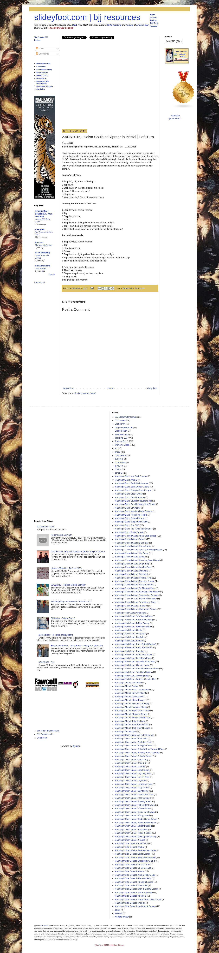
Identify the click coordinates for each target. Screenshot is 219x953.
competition (120, 462)
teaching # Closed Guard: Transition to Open (135, 602)
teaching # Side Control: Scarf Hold (131, 885)
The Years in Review (43, 245)
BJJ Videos (41, 78)
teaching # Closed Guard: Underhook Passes (136, 609)
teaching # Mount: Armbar (127, 686)
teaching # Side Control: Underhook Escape (135, 906)
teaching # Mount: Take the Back (130, 721)
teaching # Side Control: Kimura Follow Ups (135, 875)
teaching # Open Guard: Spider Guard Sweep (136, 819)
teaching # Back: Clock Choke (129, 494)
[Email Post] (92, 288)
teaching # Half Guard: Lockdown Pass (133, 658)
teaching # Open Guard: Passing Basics (133, 801)
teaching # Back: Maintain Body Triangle (133, 511)
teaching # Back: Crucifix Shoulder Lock (133, 501)
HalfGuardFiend (42, 266)
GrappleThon (121, 431)
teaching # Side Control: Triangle (130, 903)
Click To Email (181, 51)
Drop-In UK (120, 424)
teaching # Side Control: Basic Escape (132, 854)
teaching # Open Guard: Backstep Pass (133, 742)
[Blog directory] (92, 684)
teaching (117, 25)
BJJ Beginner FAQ (44, 69)
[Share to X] (106, 288)
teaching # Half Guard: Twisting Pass (132, 676)
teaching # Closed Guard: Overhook (131, 574)
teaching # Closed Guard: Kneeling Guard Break (137, 560)
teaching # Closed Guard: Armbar (130, 539)
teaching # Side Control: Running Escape (134, 882)
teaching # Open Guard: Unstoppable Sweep (136, 836)
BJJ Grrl (39, 242)
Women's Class (122, 445)
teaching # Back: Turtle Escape (129, 532)
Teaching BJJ (121, 438)
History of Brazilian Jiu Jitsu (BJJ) (66, 568)
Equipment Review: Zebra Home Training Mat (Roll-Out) (77, 645)
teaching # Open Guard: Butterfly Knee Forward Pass (139, 749)
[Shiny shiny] (183, 108)
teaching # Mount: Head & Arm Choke (132, 710)
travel (117, 910)
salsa (131, 288)
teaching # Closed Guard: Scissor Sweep (134, 584)
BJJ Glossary (42, 72)
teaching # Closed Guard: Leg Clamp (132, 564)
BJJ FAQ (154, 23)
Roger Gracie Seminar (61, 535)
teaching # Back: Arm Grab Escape (131, 476)
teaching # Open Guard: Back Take (131, 738)
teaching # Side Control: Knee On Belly (133, 878)
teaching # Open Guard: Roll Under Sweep (135, 805)
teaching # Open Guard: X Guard (130, 840)
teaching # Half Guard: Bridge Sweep (132, 623)
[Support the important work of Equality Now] (181, 60)
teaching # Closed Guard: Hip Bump (131, 553)
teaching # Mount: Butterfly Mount (130, 693)
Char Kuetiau (40, 268)
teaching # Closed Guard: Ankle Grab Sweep (135, 536)
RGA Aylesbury (122, 434)
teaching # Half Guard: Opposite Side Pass (134, 661)
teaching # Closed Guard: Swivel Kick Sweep (136, 599)
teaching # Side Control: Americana (131, 843)
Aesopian (39, 229)
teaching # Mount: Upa (125, 731)
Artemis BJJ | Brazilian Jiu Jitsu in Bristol (43, 214)
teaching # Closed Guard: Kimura (130, 557)
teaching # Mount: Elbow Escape (130, 700)
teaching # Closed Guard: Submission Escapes (137, 595)
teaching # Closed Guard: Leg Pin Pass (133, 567)
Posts (41, 48)
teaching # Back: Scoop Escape (129, 518)
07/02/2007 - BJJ (46, 662)
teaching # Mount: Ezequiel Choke (131, 707)
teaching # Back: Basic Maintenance (132, 483)
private (118, 469)
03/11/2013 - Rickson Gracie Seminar (68, 585)
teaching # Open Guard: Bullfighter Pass (133, 745)
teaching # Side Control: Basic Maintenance (135, 857)
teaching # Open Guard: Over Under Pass (134, 794)
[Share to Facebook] (109, 288)
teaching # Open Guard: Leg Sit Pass (132, 777)
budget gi (119, 459)
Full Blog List (40, 282)
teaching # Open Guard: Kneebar (130, 766)
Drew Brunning (42, 253)
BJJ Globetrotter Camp (125, 417)
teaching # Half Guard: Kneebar (129, 651)
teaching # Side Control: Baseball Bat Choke (135, 850)
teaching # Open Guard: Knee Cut (130, 763)
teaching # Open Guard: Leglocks (130, 780)
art (116, 448)
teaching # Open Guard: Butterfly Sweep (133, 756)
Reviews (153, 20)
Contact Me (41, 67)
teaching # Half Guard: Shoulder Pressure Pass (137, 669)
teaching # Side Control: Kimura (129, 871)
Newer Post (68, 388)
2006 (109, 25)
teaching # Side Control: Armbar (129, 847)
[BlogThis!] (102, 288)
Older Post (152, 388)
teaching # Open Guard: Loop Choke (132, 787)
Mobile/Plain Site (43, 64)
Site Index (40, 89)
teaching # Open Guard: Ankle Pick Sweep (134, 735)
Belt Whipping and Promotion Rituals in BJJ (71, 601)
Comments (43, 54)
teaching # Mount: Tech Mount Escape (132, 728)
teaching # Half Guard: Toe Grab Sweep (133, 672)
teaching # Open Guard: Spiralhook (131, 829)
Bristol (125, 288)
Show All (52, 275)
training (129, 25)
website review (122, 917)
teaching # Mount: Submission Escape (132, 717)
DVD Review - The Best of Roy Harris (55, 635)
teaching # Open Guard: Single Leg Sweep (135, 812)
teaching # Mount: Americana (128, 682)
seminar (118, 473)
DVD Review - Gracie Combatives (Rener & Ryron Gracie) (78, 551)
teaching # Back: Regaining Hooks (131, 515)
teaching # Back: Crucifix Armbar (130, 497)
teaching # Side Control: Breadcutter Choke (135, 861)
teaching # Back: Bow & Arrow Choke (132, 487)
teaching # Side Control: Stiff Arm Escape (134, 892)
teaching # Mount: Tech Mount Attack (132, 724)
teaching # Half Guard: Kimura (129, 641)
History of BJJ (42, 75)
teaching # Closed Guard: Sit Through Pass (135, 588)
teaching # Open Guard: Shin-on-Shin (132, 808)
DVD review (120, 420)
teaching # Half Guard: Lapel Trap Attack (133, 654)
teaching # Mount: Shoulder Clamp (131, 714)
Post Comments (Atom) (85, 393)
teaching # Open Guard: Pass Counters (133, 798)
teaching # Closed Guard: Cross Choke (133, 546)
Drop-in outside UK (124, 427)
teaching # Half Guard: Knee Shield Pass (134, 647)
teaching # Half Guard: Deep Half (130, 634)
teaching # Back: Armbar (126, 480)
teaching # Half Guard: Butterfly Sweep (133, 627)
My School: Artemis (44, 86)
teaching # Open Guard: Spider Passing (133, 826)
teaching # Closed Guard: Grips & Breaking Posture (139, 550)
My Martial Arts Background (42, 82)
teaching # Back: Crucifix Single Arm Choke (135, 504)
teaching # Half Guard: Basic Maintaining (134, 619)
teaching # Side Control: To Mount (130, 896)
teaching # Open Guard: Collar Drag (131, 759)
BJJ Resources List (46, 734)
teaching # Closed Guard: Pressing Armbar (134, 581)
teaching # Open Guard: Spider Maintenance (135, 822)
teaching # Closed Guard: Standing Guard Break (137, 592)
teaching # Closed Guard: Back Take (132, 543)
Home (152, 14)
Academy (154, 26)
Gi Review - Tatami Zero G (63, 618)
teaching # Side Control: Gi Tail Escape (133, 868)
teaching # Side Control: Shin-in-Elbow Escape (136, 889)
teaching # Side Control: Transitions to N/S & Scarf (138, 899)
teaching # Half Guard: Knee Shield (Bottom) (135, 644)
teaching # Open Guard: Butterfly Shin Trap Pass (137, 752)
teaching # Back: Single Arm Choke (131, 522)
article (117, 452)
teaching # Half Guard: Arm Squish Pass (133, 616)
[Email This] (99, 288)
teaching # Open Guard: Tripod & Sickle (133, 833)
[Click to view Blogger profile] (169, 61)
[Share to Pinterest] (112, 288)
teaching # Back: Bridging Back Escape (133, 490)
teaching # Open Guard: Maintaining (132, 791)
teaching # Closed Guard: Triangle (131, 606)
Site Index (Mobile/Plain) (48, 731)
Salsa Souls (139, 288)
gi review (119, 466)
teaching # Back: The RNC (127, 525)
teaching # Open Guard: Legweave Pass (133, 784)
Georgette (45, 925)
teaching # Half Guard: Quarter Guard (132, 665)
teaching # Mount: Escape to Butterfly (132, 703)
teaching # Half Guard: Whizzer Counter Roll (135, 679)
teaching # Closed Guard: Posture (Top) (133, 578)
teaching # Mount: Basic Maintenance (132, 689)
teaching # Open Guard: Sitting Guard (132, 815)
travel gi (118, 913)
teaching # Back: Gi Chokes (127, 508)
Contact (153, 17)
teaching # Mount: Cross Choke (129, 696)
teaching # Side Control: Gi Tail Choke (132, 864)
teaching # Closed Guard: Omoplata (131, 571)
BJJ (74, 25)
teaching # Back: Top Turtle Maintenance (134, 529)
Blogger (76, 746)
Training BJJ (120, 441)
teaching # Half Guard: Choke (128, 630)
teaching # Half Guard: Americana (130, 613)
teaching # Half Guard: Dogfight (129, 637)
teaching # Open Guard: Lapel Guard (132, 770)
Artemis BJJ (142, 25)
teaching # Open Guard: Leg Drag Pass (133, 773)
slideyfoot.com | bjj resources (87, 17)
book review (120, 455)
